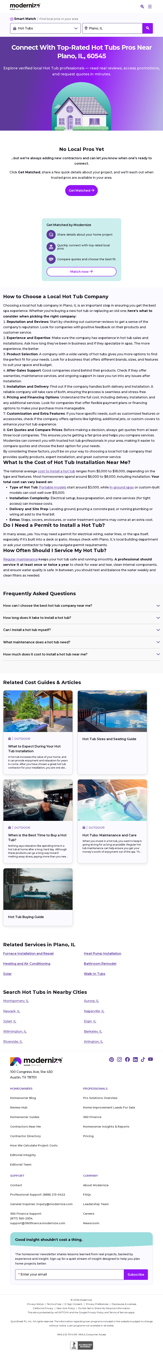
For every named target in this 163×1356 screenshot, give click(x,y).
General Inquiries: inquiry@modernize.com (41, 1204)
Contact (16, 1185)
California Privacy (43, 1308)
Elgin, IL (90, 1021)
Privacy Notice (35, 1304)
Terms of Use (54, 1304)
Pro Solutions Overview (100, 1098)
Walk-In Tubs (94, 974)
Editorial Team (20, 1164)
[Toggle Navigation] (150, 6)
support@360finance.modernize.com (37, 1223)
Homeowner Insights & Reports (106, 1126)
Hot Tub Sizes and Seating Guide (109, 739)
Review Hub (18, 1107)
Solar (7, 974)
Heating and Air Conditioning (26, 964)
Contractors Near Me (25, 1126)
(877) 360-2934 (21, 1218)
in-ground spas (122, 487)
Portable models (52, 487)
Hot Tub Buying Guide (26, 917)
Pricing (88, 1136)
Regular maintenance (20, 559)
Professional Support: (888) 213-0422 (37, 1194)
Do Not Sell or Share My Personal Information (104, 1308)
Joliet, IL (9, 1021)
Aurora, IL (91, 1001)
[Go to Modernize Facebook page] (127, 1059)
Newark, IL (11, 1011)
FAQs (87, 1194)
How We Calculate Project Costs (34, 1145)
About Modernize (96, 1185)
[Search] (142, 6)
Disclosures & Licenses (124, 1304)
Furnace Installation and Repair (28, 953)
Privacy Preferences (97, 1304)
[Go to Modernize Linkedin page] (135, 1059)
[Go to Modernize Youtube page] (150, 1059)
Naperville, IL (94, 1011)
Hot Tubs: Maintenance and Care (109, 835)
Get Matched (80, 190)
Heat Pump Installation (102, 953)
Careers (88, 1213)
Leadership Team (96, 1204)
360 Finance (92, 1117)
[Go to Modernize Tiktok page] (143, 1059)
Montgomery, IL (16, 1001)
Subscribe (136, 1274)
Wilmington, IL (15, 1031)
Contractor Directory (25, 1136)
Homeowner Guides (24, 1117)
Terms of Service (118, 1312)
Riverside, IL (12, 1041)
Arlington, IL (93, 1041)
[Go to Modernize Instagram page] (119, 1059)
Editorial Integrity (23, 1155)
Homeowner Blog (23, 1098)
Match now (79, 272)
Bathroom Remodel (100, 964)
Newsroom (91, 1223)
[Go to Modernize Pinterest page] (111, 1059)
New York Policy (66, 1308)
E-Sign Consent (74, 1304)
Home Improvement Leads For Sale (109, 1107)
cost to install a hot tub (56, 471)
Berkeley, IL (93, 1031)
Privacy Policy (95, 1312)
